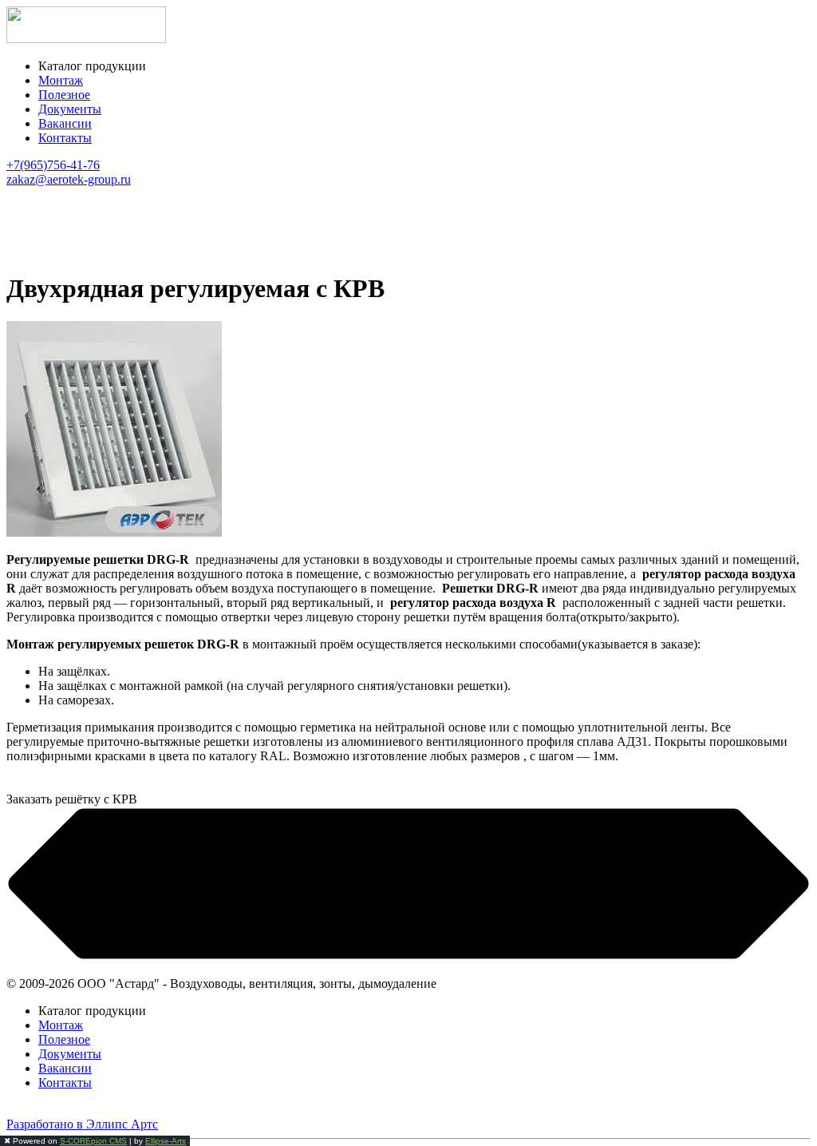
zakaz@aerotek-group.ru (68, 179)
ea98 (18, 1109)
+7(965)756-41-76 (53, 165)
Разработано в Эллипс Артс (82, 1124)
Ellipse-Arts (165, 1140)
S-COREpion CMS (93, 1140)
